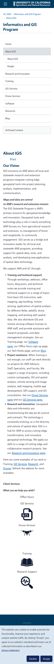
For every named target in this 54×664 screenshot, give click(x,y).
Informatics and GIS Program (27, 14)
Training (9, 81)
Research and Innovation (17, 73)
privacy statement (10, 650)
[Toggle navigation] (5, 4)
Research (33, 464)
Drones (7, 468)
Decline (33, 658)
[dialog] (27, 644)
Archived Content (14, 130)
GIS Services (20, 464)
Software (9, 103)
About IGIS (10, 51)
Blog (7, 118)
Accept (46, 658)
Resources (10, 110)
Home (8, 44)
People (10, 66)
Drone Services (12, 96)
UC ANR (7, 14)
